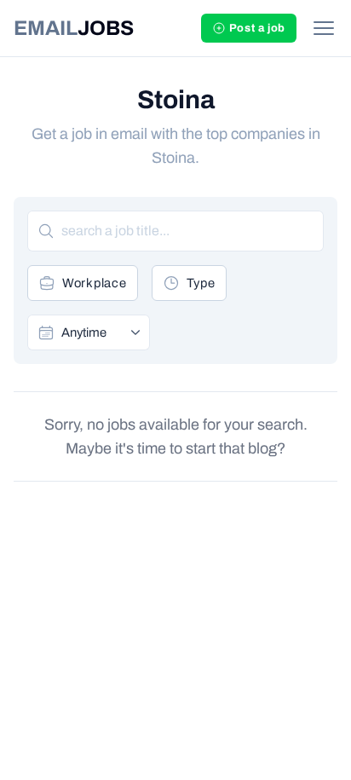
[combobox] (99, 332)
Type (201, 283)
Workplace (94, 283)
